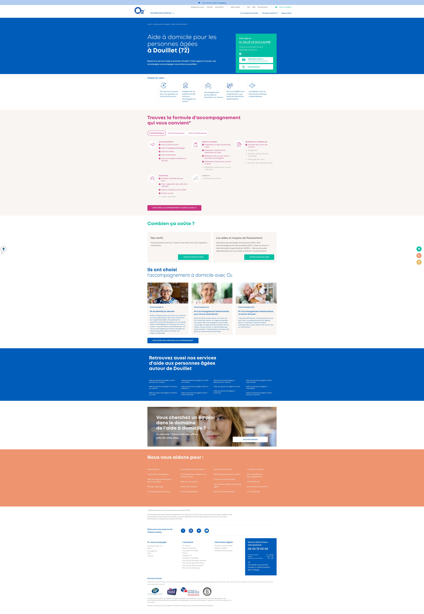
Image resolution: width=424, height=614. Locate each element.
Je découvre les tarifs (193, 257)
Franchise (210, 7)
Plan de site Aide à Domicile (192, 565)
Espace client (287, 13)
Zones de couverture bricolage (236, 582)
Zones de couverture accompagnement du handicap (208, 582)
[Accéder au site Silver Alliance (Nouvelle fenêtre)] (207, 591)
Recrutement (219, 7)
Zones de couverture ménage (156, 582)
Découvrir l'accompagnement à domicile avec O (174, 208)
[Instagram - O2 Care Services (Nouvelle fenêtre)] (191, 530)
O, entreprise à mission (249, 13)
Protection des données (223, 546)
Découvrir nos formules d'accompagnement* (172, 340)
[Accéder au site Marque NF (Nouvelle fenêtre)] (157, 591)
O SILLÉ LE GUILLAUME (255, 42)
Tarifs (149, 548)
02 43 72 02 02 (176, 519)
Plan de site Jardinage (191, 568)
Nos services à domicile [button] (160, 13)
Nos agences (152, 551)
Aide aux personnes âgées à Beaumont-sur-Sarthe (224, 381)
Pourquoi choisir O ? (270, 13)
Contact (150, 556)
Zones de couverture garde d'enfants (179, 582)
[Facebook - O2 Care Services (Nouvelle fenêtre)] (183, 530)
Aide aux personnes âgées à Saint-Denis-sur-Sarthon (259, 394)
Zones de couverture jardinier (256, 582)
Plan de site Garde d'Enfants (193, 563)
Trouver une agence (285, 7)
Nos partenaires (263, 7)
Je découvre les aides (259, 257)
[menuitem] (197, 7)
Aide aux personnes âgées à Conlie (227, 386)
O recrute (186, 546)
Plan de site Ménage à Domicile (194, 560)
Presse (184, 553)
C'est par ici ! (222, 3)
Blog (253, 7)
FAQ (248, 7)
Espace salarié (235, 7)
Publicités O (187, 556)
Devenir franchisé (189, 548)
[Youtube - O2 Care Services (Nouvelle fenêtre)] (206, 530)
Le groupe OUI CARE (190, 551)
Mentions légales (221, 548)
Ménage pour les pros (197, 7)
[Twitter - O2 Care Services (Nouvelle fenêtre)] (199, 530)
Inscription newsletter (190, 558)
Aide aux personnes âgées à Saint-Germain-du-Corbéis (162, 381)
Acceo (256, 570)
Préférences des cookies (224, 551)
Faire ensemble (156, 133)
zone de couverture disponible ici (182, 517)
